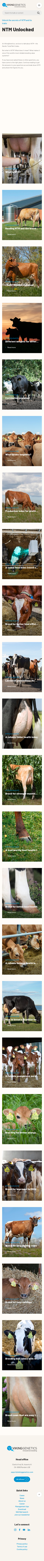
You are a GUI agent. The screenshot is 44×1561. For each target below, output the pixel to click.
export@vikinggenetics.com (22, 1472)
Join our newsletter (22, 1515)
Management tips (22, 1506)
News (22, 1498)
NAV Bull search (22, 1512)
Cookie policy (22, 1549)
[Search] (38, 13)
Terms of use (22, 1546)
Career (22, 1504)
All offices (20, 1479)
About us (22, 1501)
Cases (22, 1495)
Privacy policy (22, 1544)
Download (22, 1509)
